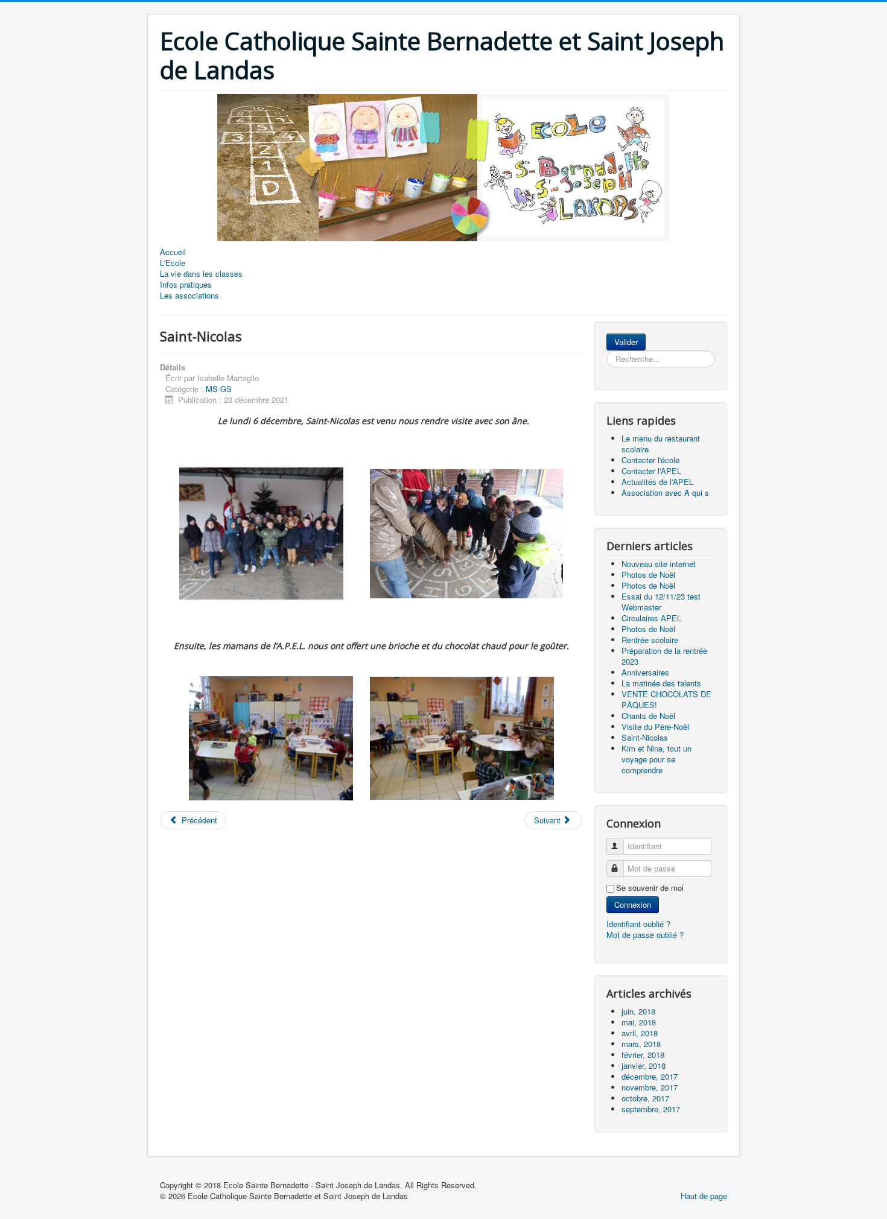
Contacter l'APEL (651, 471)
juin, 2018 (638, 1011)
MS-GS (219, 388)
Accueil (173, 252)
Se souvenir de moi (650, 887)
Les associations (189, 295)
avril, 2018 (640, 1033)
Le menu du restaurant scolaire (661, 443)
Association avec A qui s (665, 492)
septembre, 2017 (651, 1109)
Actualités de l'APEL (657, 481)
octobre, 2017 (645, 1098)
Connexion (632, 904)
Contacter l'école (650, 460)
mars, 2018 (641, 1044)
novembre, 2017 (650, 1087)
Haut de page (704, 1196)
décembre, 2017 (650, 1076)
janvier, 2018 (644, 1065)
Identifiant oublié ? (638, 923)
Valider (626, 341)
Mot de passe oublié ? (645, 934)
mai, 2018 (639, 1022)
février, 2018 (643, 1054)
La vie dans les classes (201, 273)
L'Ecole (172, 263)
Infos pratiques (186, 284)
